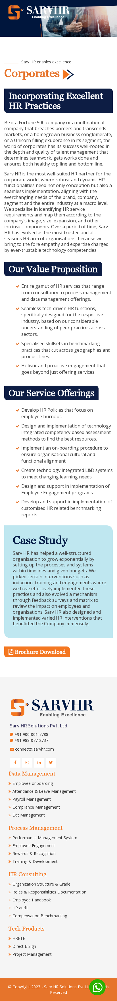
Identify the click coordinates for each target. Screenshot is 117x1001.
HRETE (18, 938)
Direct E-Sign (24, 946)
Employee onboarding (32, 783)
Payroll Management (31, 799)
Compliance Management (36, 807)
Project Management (32, 954)
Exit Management (28, 815)
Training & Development (35, 861)
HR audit (20, 907)
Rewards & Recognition (34, 853)
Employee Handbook (31, 900)
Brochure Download (40, 651)
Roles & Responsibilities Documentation (49, 892)
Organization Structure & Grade (41, 884)
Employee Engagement (33, 845)
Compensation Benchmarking (39, 915)
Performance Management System (44, 837)
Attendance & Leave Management (44, 791)
